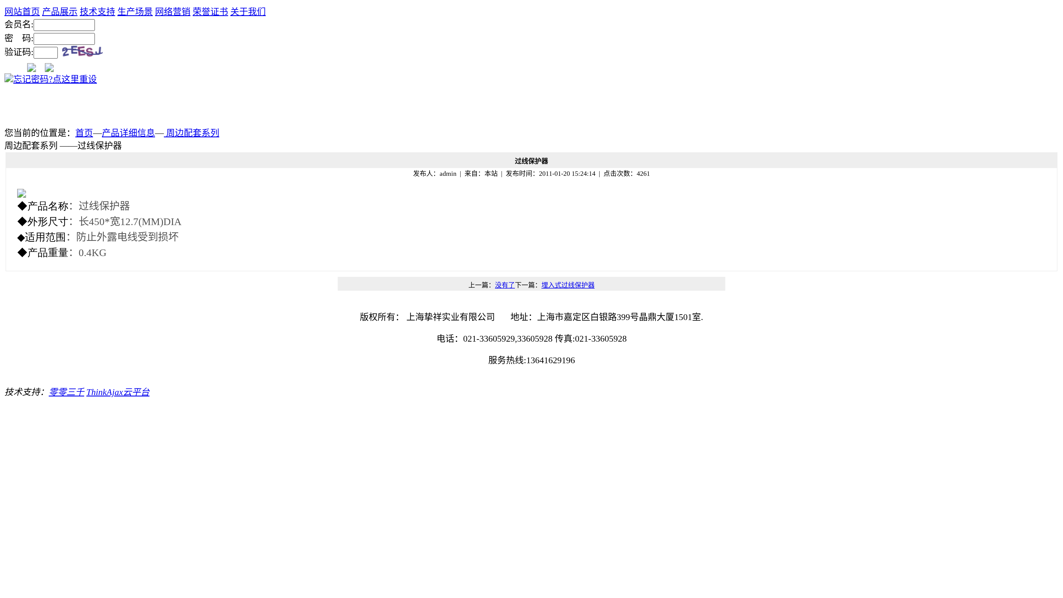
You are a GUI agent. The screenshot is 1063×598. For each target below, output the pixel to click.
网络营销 (172, 12)
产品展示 (60, 12)
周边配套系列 (191, 133)
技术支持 (97, 12)
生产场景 (135, 12)
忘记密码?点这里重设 (55, 79)
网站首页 (22, 12)
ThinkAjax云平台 (117, 392)
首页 (84, 133)
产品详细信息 (128, 133)
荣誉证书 (210, 12)
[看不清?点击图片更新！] (84, 53)
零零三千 (66, 392)
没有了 (505, 285)
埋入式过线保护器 (568, 285)
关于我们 (248, 12)
